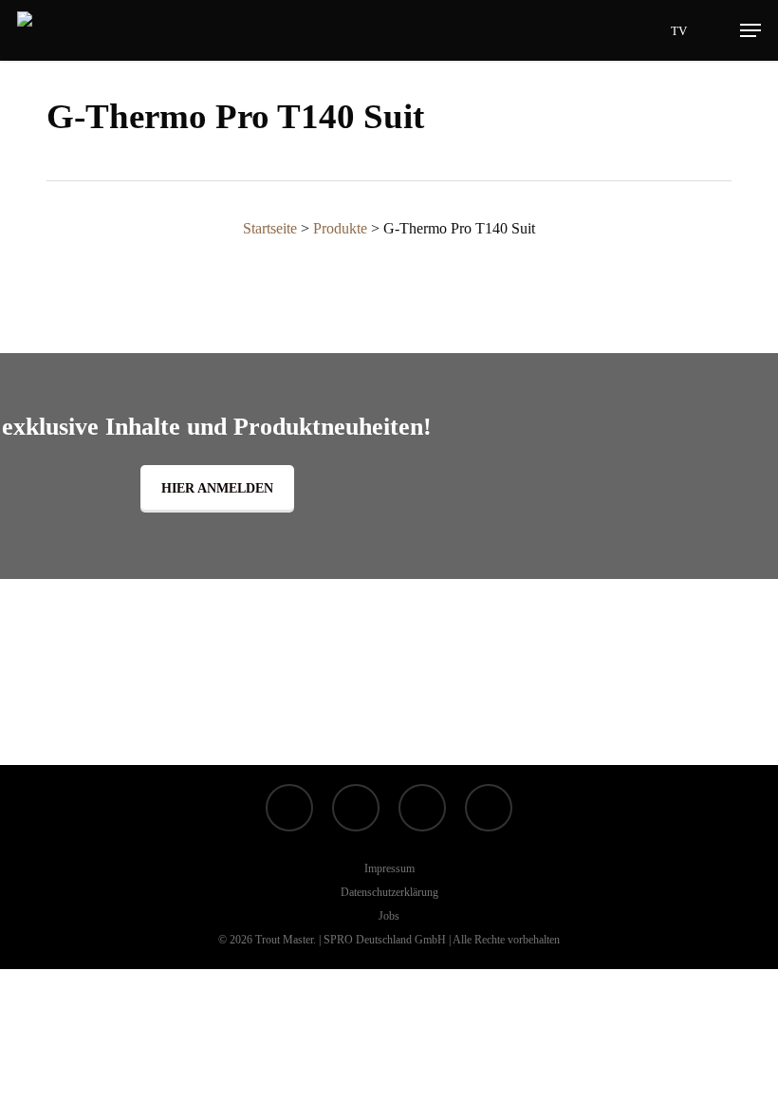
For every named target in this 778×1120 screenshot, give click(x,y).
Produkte (340, 228)
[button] (750, 30)
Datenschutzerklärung (389, 892)
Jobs (389, 916)
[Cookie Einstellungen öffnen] (142, 1106)
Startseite (270, 228)
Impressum (389, 868)
